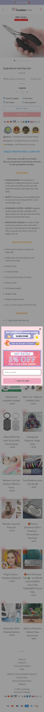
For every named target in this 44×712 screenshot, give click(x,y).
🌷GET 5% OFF (22, 381)
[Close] (40, 329)
